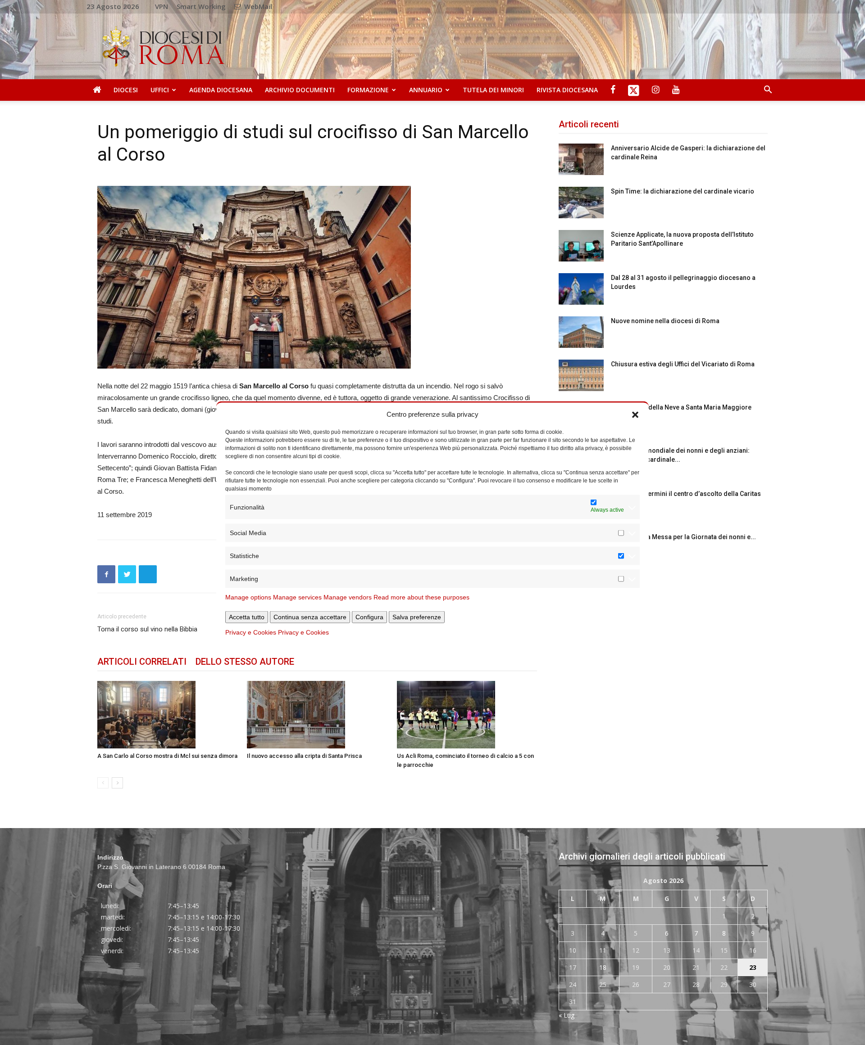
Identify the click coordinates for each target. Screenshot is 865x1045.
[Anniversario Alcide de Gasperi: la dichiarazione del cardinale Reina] (581, 159)
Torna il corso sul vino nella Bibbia (147, 629)
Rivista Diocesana (567, 90)
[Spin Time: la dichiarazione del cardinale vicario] (581, 202)
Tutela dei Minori (493, 90)
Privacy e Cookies (250, 632)
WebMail (257, 6)
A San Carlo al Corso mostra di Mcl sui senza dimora (167, 755)
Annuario (425, 90)
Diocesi (126, 90)
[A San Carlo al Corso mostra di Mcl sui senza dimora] (167, 714)
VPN (161, 6)
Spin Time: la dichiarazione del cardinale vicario (682, 191)
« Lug (566, 1015)
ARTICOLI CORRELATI (142, 661)
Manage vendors (347, 597)
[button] (635, 414)
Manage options (248, 597)
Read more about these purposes (421, 597)
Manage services (297, 597)
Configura (369, 617)
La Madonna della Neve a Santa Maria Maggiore (681, 407)
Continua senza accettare (309, 617)
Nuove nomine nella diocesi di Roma (665, 320)
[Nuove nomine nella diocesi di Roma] (581, 332)
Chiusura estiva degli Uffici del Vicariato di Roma (683, 364)
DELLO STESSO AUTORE (245, 661)
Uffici (159, 90)
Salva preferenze (416, 617)
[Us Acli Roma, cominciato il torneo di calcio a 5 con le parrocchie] (467, 714)
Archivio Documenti (300, 90)
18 (602, 967)
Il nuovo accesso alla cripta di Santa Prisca (304, 755)
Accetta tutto (246, 617)
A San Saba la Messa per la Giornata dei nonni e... (683, 537)
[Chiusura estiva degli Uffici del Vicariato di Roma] (581, 375)
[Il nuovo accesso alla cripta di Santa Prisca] (317, 714)
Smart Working (201, 6)
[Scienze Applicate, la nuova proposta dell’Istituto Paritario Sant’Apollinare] (581, 245)
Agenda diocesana (220, 90)
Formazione (368, 90)
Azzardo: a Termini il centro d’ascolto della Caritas (686, 493)
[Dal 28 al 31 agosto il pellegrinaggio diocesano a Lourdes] (581, 289)
